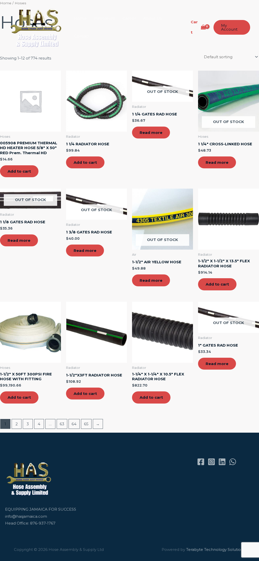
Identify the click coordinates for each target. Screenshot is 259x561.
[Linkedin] (222, 462)
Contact (82, 36)
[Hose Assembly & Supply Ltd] (37, 27)
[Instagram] (211, 462)
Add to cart (19, 171)
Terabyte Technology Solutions (215, 549)
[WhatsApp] (232, 462)
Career (129, 18)
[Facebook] (201, 462)
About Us (152, 18)
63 (62, 424)
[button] (231, 27)
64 (74, 424)
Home (80, 18)
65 (86, 424)
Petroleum (104, 18)
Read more (151, 132)
